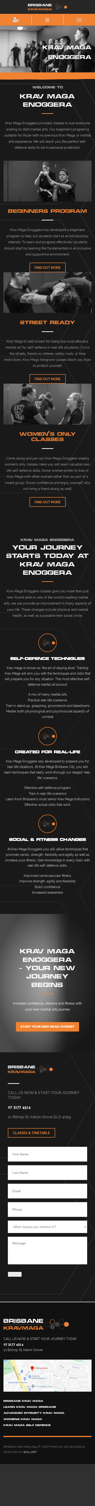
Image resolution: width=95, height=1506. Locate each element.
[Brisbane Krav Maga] (47, 7)
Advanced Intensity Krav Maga (34, 1413)
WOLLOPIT (30, 1452)
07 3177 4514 (19, 1107)
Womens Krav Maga (22, 1419)
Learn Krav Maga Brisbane (29, 1407)
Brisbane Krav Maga (23, 1401)
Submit (15, 1274)
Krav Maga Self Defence (27, 1425)
